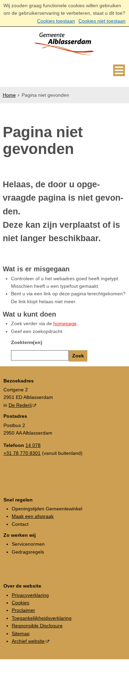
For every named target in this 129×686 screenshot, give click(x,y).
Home (9, 95)
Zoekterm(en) (26, 342)
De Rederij (20, 405)
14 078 (33, 445)
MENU (119, 70)
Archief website (28, 641)
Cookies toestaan (56, 21)
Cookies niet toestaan (102, 21)
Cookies (20, 602)
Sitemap (21, 633)
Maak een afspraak (33, 516)
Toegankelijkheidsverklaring (42, 618)
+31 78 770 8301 (22, 453)
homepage (65, 323)
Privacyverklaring (30, 595)
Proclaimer (23, 610)
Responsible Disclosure (37, 625)
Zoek (78, 355)
